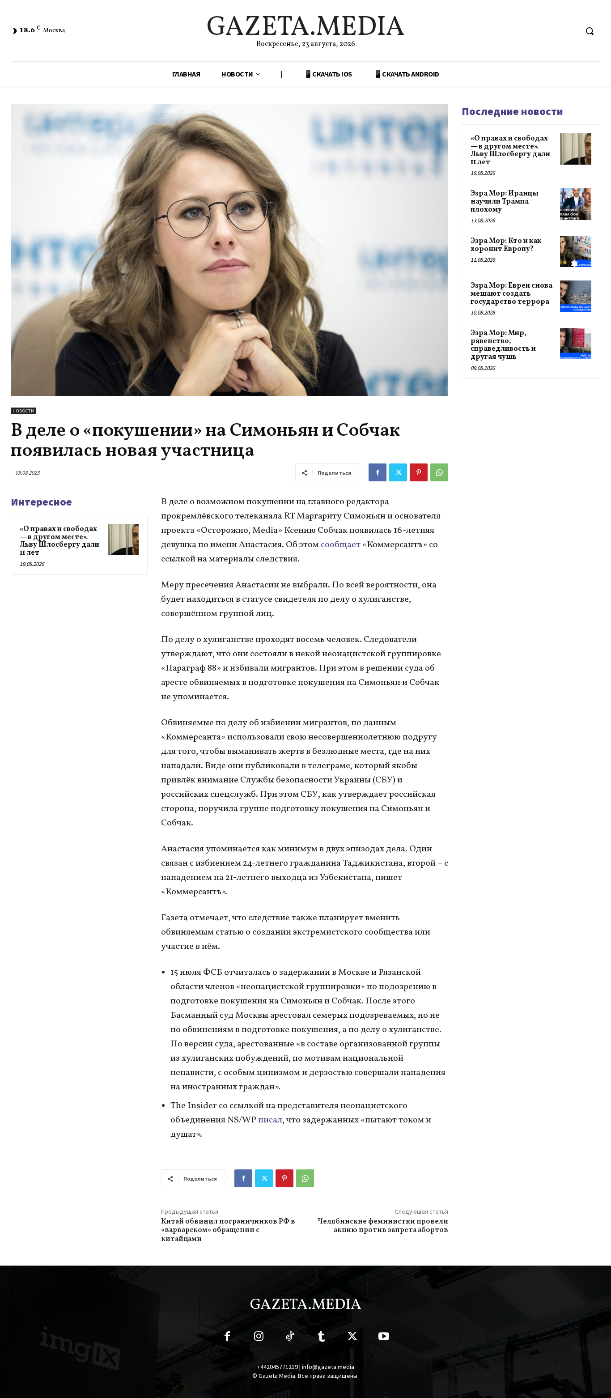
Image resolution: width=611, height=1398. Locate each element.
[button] (589, 31)
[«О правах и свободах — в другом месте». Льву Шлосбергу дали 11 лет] (123, 539)
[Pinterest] (419, 472)
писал (270, 1120)
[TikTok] (289, 1338)
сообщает (341, 545)
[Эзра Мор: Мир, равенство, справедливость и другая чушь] (575, 343)
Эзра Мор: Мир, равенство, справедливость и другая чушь (503, 345)
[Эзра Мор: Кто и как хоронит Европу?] (575, 251)
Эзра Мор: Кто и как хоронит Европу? (506, 245)
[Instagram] (258, 1338)
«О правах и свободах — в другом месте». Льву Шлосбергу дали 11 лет (59, 541)
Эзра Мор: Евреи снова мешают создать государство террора (511, 293)
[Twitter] (398, 472)
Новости (23, 411)
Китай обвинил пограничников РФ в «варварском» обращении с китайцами (228, 1230)
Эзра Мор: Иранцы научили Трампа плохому (505, 201)
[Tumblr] (321, 1338)
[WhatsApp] (439, 472)
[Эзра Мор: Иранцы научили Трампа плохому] (575, 204)
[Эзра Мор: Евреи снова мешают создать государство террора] (575, 296)
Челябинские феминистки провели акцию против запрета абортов (383, 1226)
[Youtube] (383, 1338)
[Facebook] (377, 472)
